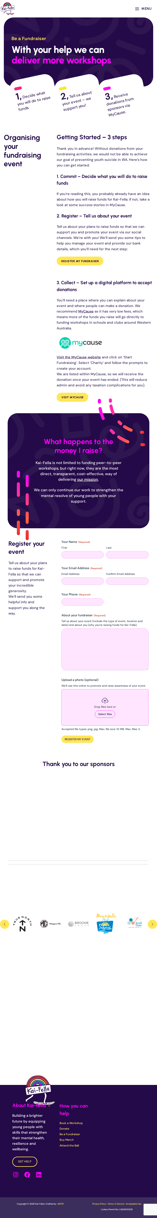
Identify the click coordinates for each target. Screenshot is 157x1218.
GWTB (60, 1203)
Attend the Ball (69, 1145)
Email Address (70, 574)
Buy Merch (67, 1140)
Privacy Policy (99, 1203)
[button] (4, 924)
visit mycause (72, 397)
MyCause (86, 311)
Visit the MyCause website (79, 357)
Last (109, 547)
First (64, 547)
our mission (87, 479)
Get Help (24, 1161)
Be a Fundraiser (70, 1134)
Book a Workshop (71, 1123)
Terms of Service (116, 1203)
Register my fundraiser (80, 261)
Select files (105, 714)
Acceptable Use (133, 1203)
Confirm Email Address (120, 574)
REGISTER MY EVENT (77, 739)
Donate (64, 1129)
